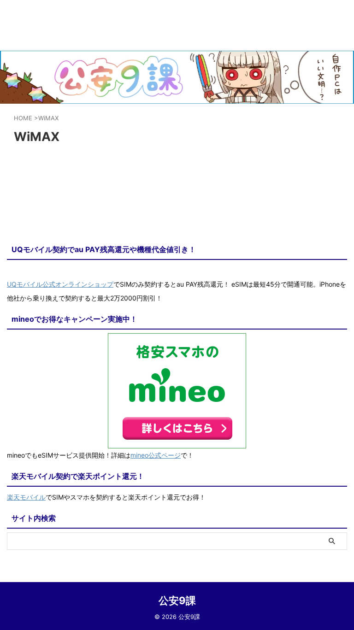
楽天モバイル (26, 497)
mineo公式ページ (155, 455)
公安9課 (177, 600)
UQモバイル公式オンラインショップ (60, 284)
